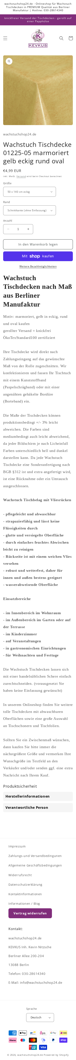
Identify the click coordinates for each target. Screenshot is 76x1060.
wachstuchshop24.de (30, 1054)
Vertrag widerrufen (30, 913)
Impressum (17, 846)
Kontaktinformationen (25, 894)
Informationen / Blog (24, 904)
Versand (21, 176)
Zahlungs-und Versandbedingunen (35, 856)
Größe (7, 183)
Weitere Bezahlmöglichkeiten (38, 266)
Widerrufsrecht (20, 875)
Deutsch (36, 1017)
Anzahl (7, 220)
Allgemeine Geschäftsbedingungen (35, 865)
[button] (5, 38)
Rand (6, 202)
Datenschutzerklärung (25, 885)
